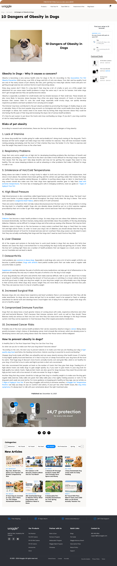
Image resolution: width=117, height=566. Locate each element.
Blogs (3, 12)
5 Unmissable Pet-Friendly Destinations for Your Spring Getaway (53, 498)
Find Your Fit (54, 6)
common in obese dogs (25, 260)
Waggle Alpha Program (56, 544)
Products (44, 6)
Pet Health (9, 12)
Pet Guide (73, 537)
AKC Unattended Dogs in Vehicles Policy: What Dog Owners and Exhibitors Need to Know (34, 499)
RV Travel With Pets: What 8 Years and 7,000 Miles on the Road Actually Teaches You (73, 498)
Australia (66, 558)
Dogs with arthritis (30, 262)
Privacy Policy (96, 559)
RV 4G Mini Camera (105, 60)
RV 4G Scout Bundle (103, 77)
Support (72, 551)
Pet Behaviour (10, 446)
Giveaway (52, 547)
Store (30, 551)
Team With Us (65, 6)
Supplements (7, 270)
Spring (73, 446)
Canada (60, 558)
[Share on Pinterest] (48, 432)
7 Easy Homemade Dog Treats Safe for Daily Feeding (73, 472)
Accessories (32, 547)
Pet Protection (62, 446)
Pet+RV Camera (33, 537)
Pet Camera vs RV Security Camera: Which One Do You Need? (34, 472)
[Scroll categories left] (6, 446)
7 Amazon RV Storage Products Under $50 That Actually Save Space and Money (53, 473)
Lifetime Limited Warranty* (72, 518)
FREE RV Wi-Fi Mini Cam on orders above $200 (58, 2)
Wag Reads (90, 6)
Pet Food (41, 446)
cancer (73, 329)
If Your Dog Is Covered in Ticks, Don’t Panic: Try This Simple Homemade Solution (14, 498)
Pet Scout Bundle (105, 69)
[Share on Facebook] (39, 432)
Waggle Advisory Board (77, 540)
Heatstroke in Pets (78, 6)
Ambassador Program (55, 540)
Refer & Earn (53, 533)
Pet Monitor (32, 533)
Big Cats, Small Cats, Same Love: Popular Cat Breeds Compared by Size (14, 473)
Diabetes (5, 219)
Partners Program (54, 537)
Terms (103, 559)
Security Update (85, 559)
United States (52, 558)
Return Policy (74, 547)
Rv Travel (32, 446)
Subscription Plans (75, 544)
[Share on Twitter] (44, 432)
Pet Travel (21, 446)
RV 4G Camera (33, 544)
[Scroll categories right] (82, 446)
